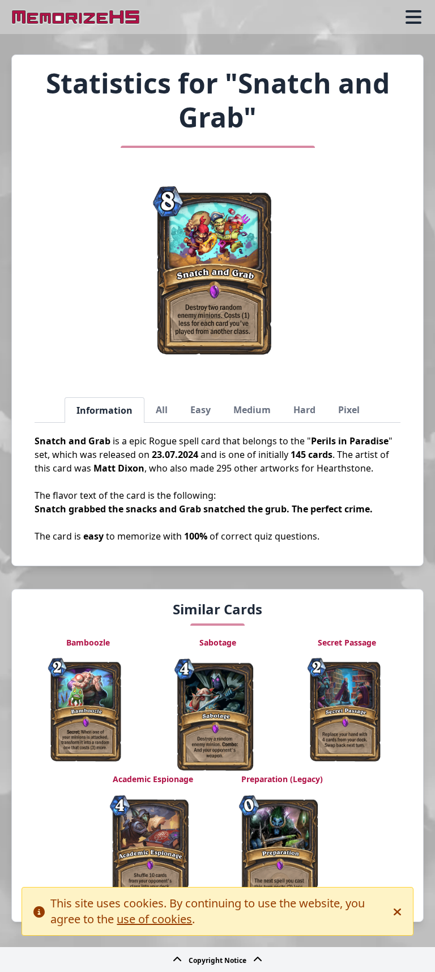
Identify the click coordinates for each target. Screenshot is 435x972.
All (162, 410)
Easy (200, 410)
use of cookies (154, 919)
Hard (304, 410)
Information (104, 410)
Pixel (349, 410)
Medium (252, 410)
